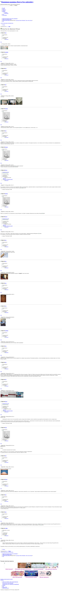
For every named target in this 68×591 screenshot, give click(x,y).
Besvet (20, 20)
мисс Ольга (30, 20)
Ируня (6, 479)
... (7, 26)
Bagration (23, 20)
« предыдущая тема (4, 23)
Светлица (17, 20)
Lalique (6, 528)
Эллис (26, 20)
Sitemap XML (4, 587)
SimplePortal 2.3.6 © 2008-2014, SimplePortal (10, 584)
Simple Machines (15, 581)
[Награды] (6, 39)
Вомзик (6, 108)
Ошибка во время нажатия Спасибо (6, 579)
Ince (5, 32)
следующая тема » (10, 23)
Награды (4, 178)
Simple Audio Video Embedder (7, 583)
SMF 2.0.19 (4, 581)
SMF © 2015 (9, 581)
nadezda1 (6, 52)
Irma (6, 427)
